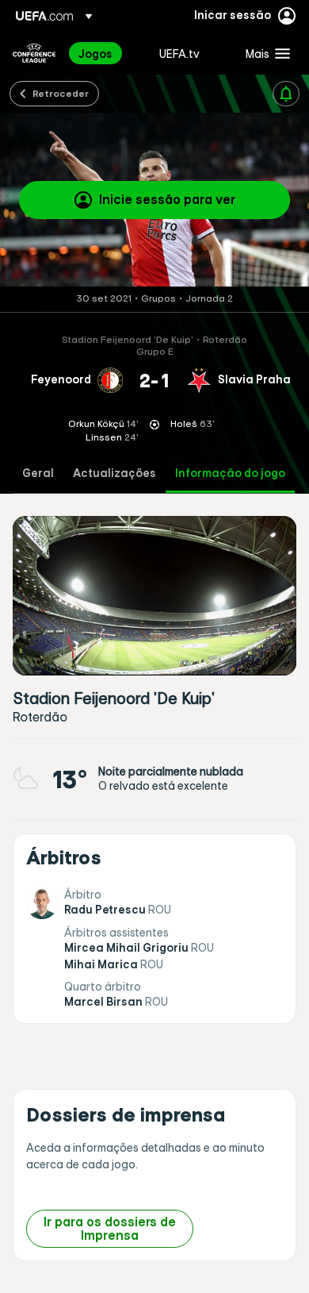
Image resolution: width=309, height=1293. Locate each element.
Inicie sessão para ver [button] (167, 199)
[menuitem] (105, 53)
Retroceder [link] (60, 92)
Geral (38, 473)
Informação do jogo (230, 473)
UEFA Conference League (34, 53)
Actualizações (114, 473)
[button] (264, 53)
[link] (95, 53)
